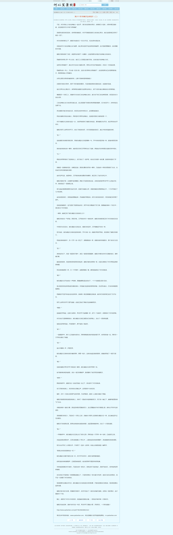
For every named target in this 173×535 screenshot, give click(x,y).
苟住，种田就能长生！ (84, 525)
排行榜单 (110, 8)
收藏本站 (63, 1)
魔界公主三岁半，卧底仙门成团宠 (91, 527)
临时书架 (104, 8)
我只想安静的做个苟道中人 (81, 19)
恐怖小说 (98, 8)
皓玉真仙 (69, 19)
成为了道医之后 (83, 21)
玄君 (90, 525)
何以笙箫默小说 (65, 5)
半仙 (92, 21)
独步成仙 (100, 19)
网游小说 (86, 8)
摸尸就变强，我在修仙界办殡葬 (66, 525)
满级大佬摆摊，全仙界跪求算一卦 (112, 525)
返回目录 (81, 520)
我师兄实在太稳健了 (90, 19)
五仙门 (61, 12)
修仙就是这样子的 (115, 19)
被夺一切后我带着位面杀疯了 (97, 525)
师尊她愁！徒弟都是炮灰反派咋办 (78, 527)
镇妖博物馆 (109, 19)
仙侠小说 (68, 8)
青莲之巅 (74, 19)
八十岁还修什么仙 (76, 525)
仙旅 (104, 525)
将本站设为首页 (56, 1)
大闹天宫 (99, 527)
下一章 (91, 520)
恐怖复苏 (88, 21)
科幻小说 (92, 8)
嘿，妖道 (104, 19)
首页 (56, 8)
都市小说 (74, 8)
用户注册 (117, 1)
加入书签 (101, 520)
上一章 (71, 520)
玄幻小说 (62, 8)
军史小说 (80, 8)
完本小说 (116, 8)
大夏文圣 (96, 19)
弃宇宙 (66, 19)
